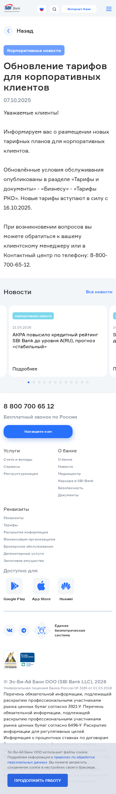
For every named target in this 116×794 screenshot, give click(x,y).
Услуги (12, 451)
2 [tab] (34, 382)
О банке (67, 451)
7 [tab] (61, 382)
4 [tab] (45, 382)
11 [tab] (82, 382)
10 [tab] (77, 382)
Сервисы (12, 466)
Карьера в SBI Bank (75, 480)
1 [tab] (28, 382)
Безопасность (70, 488)
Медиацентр (69, 473)
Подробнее (24, 369)
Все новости (99, 291)
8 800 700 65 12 (29, 406)
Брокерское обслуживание (28, 546)
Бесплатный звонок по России (40, 417)
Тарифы (11, 525)
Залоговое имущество (24, 560)
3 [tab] (39, 382)
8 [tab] (66, 382)
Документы (68, 495)
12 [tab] (87, 382)
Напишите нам (38, 431)
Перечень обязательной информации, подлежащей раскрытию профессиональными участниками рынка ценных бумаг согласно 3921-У (58, 700)
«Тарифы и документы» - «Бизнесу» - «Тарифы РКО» (51, 188)
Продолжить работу (37, 780)
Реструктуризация (21, 473)
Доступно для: (21, 570)
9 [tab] (71, 382)
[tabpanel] (58, 341)
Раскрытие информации (26, 532)
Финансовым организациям (29, 539)
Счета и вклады (18, 459)
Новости (65, 466)
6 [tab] (55, 382)
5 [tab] (50, 382)
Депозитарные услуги (24, 553)
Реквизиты (16, 509)
